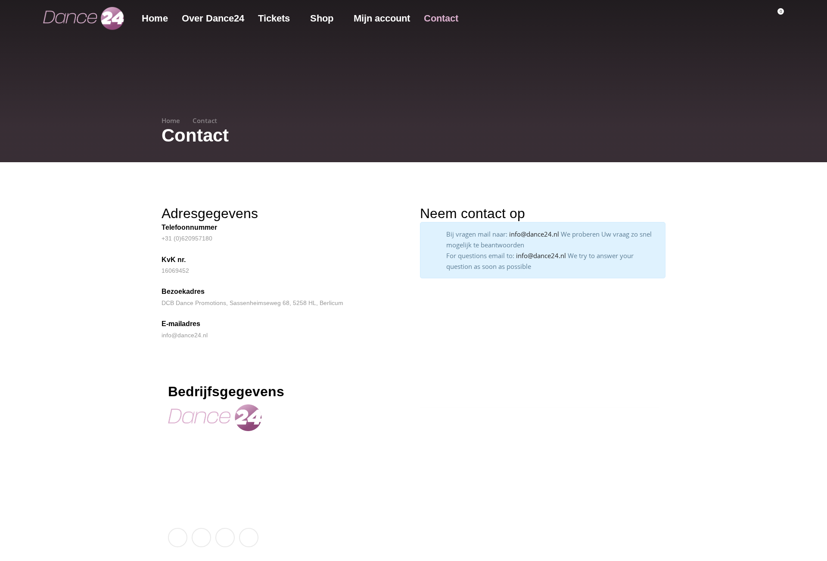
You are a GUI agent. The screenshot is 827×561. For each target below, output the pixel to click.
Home (171, 120)
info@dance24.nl (195, 479)
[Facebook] (177, 537)
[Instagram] (248, 537)
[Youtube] (225, 537)
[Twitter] (201, 537)
